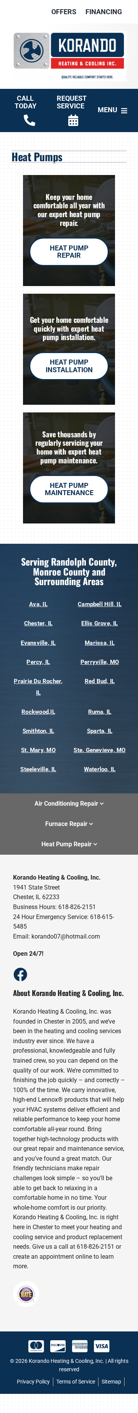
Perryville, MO (99, 662)
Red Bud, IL (100, 681)
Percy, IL (38, 662)
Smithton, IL (38, 731)
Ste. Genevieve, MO (99, 750)
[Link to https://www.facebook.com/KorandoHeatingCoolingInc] (20, 974)
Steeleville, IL (38, 769)
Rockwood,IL (38, 711)
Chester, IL (38, 623)
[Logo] (69, 34)
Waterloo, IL (100, 769)
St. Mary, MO (38, 750)
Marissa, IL (99, 642)
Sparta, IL (99, 731)
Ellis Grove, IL (99, 623)
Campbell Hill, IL (100, 604)
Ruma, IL (100, 711)
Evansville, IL (38, 642)
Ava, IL (38, 604)
